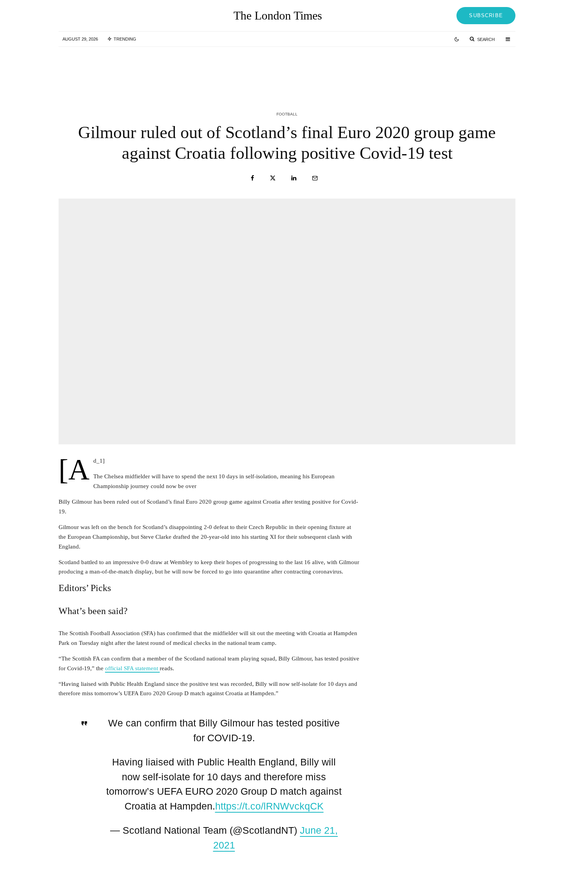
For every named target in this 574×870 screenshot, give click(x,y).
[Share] (252, 178)
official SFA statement (132, 668)
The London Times (278, 15)
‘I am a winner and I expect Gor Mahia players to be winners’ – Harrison (299, 69)
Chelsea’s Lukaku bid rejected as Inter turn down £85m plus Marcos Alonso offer (460, 69)
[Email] (315, 178)
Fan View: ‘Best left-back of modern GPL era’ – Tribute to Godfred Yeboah (146, 69)
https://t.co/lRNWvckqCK (269, 806)
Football (287, 114)
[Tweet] (273, 178)
